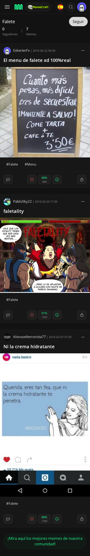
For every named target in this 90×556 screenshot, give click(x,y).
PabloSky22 (22, 201)
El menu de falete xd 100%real (37, 60)
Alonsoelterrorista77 (29, 336)
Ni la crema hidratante (29, 346)
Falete (13, 164)
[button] (70, 7)
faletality (13, 211)
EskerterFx (21, 50)
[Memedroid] (18, 7)
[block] (83, 50)
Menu (31, 164)
